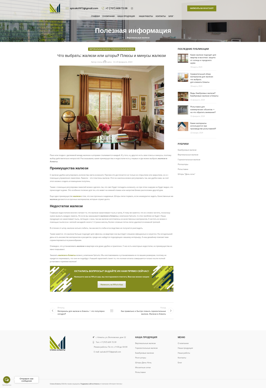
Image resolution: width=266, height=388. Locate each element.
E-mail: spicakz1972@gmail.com (107, 352)
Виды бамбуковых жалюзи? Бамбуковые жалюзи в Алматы (204, 94)
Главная (120, 37)
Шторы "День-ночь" (186, 174)
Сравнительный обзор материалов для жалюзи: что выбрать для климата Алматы (201, 78)
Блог (180, 362)
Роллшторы (183, 164)
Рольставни (183, 169)
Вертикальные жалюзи (138, 37)
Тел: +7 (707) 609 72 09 (106, 342)
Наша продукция (185, 348)
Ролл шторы (140, 357)
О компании (183, 343)
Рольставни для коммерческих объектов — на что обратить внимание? (203, 109)
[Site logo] (55, 8)
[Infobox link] (82, 8)
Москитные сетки (143, 367)
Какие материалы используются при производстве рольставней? (203, 126)
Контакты (182, 357)
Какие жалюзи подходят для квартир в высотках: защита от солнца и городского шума (203, 58)
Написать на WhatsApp (201, 8)
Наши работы (111, 310)
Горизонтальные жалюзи (122, 49)
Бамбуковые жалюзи (187, 150)
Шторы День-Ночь (143, 362)
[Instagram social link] (132, 8)
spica (109, 62)
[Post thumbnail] (183, 61)
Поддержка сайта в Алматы (90, 384)
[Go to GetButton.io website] (6, 385)
